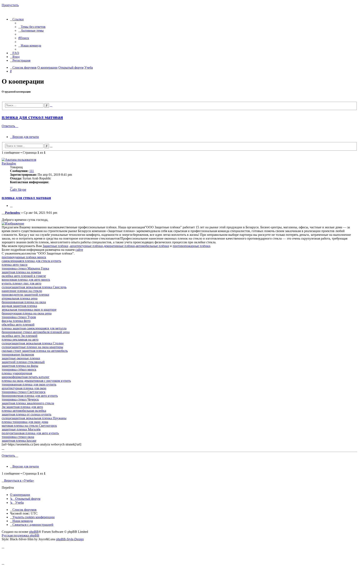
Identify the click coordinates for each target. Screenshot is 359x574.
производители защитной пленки (25, 294)
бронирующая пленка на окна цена (27, 313)
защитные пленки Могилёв (21, 429)
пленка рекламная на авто (20, 339)
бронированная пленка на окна (24, 302)
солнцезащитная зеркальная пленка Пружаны (34, 418)
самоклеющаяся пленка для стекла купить (31, 261)
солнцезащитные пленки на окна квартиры (32, 347)
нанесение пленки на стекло (22, 291)
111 (31, 171)
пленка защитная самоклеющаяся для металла (34, 328)
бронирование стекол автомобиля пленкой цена (36, 332)
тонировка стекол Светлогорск (23, 392)
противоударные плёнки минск (24, 257)
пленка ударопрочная (17, 373)
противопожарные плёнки (191, 246)
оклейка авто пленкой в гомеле (24, 276)
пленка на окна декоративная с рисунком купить (36, 380)
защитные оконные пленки (21, 358)
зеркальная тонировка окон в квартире (29, 309)
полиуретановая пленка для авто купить (30, 433)
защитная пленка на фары (20, 365)
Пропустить (10, 5)
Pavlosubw (9, 163)
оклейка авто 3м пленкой (19, 336)
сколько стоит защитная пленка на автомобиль (35, 351)
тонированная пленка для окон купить (29, 384)
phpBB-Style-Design (70, 539)
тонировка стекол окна (18, 437)
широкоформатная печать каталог (25, 377)
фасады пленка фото (16, 321)
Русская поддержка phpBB (20, 535)
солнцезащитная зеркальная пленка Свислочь (34, 287)
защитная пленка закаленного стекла (28, 403)
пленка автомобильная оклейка (24, 410)
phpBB (34, 531)
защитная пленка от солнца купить (26, 414)
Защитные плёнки (55, 246)
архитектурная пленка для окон (24, 388)
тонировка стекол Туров (19, 317)
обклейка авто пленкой (18, 324)
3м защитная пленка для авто (22, 407)
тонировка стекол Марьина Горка (25, 268)
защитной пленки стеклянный (23, 362)
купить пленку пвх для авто (21, 283)
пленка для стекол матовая (32, 117)
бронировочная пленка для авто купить (30, 395)
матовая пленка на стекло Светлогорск (29, 425)
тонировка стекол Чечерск (20, 399)
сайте (79, 249)
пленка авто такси (14, 264)
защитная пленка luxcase (19, 440)
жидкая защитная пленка (19, 306)
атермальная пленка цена (19, 298)
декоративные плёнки (119, 246)
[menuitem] (31, 26)
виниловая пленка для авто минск (26, 279)
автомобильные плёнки (152, 246)
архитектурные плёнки (86, 246)
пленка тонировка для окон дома (25, 422)
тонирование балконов (18, 354)
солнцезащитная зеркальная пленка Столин (33, 343)
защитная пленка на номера (21, 272)
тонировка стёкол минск (19, 369)
